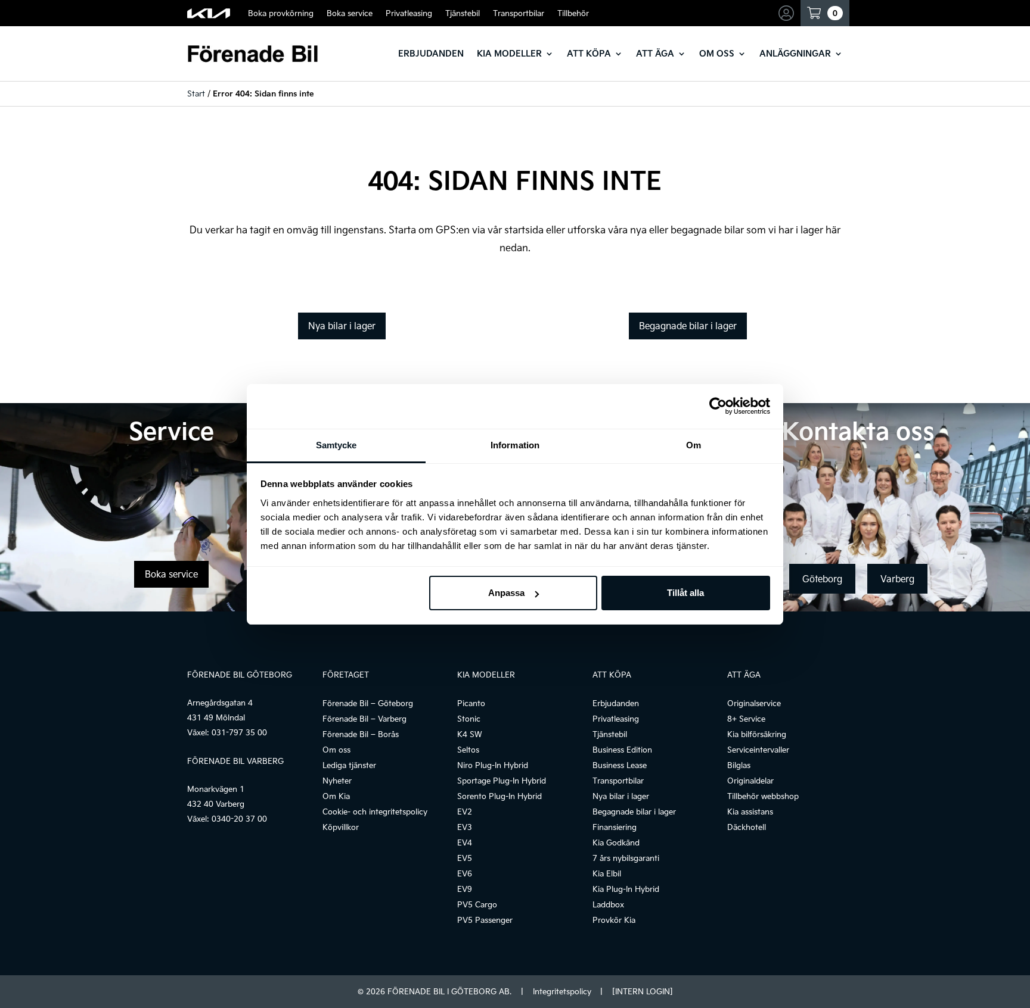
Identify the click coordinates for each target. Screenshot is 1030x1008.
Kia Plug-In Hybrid (625, 889)
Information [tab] (515, 445)
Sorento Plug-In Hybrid (499, 796)
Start (196, 93)
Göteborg (822, 578)
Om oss (716, 53)
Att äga (655, 53)
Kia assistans (750, 811)
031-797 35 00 (239, 732)
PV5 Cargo (477, 904)
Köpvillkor (340, 827)
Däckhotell (746, 827)
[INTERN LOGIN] (642, 991)
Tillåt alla (685, 593)
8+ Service (746, 718)
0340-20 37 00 (239, 818)
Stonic (468, 718)
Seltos (468, 749)
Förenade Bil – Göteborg (367, 703)
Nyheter (337, 780)
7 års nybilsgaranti (625, 858)
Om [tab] (693, 445)
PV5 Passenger (485, 920)
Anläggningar (795, 53)
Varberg (897, 578)
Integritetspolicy (562, 991)
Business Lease (619, 765)
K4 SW (469, 734)
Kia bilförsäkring (756, 734)
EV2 (464, 811)
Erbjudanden (431, 53)
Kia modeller (509, 53)
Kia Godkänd (616, 842)
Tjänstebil (462, 13)
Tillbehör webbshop (763, 796)
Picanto (471, 703)
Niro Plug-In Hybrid (492, 765)
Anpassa (506, 593)
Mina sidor (788, 13)
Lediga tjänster (349, 765)
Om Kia (336, 796)
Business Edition (622, 749)
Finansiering (614, 827)
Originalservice (754, 703)
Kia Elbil (606, 873)
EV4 (464, 842)
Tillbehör (573, 13)
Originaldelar (750, 780)
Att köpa (589, 53)
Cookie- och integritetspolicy (374, 811)
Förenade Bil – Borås (360, 734)
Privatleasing (409, 13)
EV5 (464, 858)
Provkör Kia (613, 920)
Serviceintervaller (758, 749)
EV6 (464, 873)
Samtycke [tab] (336, 445)
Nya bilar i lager (342, 325)
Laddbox (608, 904)
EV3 (464, 827)
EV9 (464, 889)
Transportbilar (518, 13)
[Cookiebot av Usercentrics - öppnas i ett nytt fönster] (718, 406)
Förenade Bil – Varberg (364, 718)
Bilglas (738, 765)
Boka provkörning (281, 13)
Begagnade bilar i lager (688, 325)
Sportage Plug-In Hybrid (501, 780)
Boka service (350, 13)
